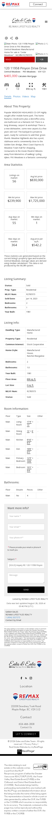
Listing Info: (11, 323)
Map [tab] (33, 96)
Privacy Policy (30, 744)
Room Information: (16, 409)
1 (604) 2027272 (13, 617)
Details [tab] (7, 96)
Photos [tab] (17, 96)
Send (26, 589)
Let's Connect (26, 734)
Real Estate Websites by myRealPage (26, 747)
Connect (38, 4)
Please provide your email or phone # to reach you (24, 548)
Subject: (11, 559)
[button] (21, 678)
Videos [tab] (25, 96)
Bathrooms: (11, 482)
